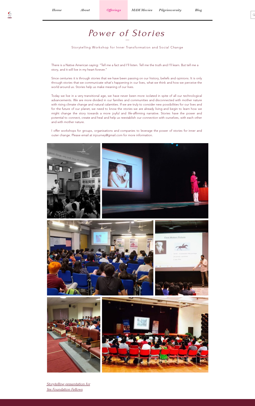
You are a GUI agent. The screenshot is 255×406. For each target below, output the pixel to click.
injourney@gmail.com (107, 135)
